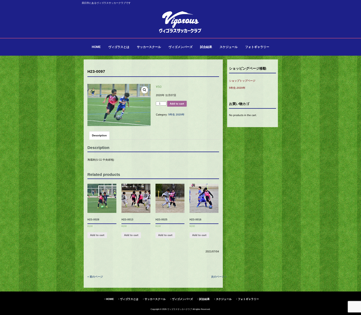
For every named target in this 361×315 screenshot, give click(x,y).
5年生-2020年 (237, 87)
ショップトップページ (242, 80)
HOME (110, 299)
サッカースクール (155, 299)
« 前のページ (95, 276)
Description (99, 135)
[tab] (99, 135)
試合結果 (204, 299)
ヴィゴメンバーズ (182, 299)
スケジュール (224, 299)
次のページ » (219, 276)
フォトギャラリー (248, 299)
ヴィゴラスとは (129, 299)
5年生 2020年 (176, 114)
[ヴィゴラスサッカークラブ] (180, 32)
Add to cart (177, 103)
